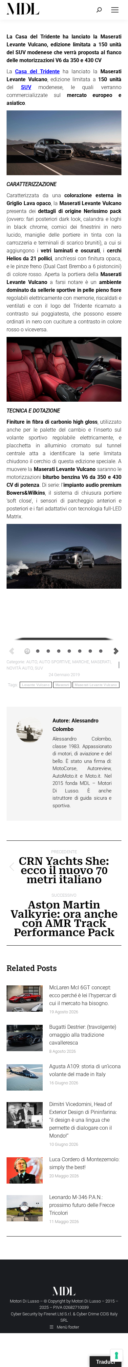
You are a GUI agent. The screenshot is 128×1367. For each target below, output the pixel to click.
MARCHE (80, 661)
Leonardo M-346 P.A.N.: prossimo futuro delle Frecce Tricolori (82, 1205)
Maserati (62, 685)
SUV (26, 87)
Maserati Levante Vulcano (96, 685)
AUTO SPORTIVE (54, 661)
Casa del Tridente (37, 71)
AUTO (31, 661)
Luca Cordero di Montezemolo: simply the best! (84, 1163)
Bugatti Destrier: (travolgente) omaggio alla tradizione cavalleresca (82, 1035)
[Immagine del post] (25, 998)
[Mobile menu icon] (114, 9)
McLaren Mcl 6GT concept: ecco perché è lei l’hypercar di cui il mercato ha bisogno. (83, 995)
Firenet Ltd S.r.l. (58, 1313)
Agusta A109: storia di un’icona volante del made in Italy (85, 1070)
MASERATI (101, 661)
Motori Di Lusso (86, 1301)
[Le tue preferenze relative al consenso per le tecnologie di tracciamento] (116, 1355)
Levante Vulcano (36, 685)
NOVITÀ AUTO (20, 668)
